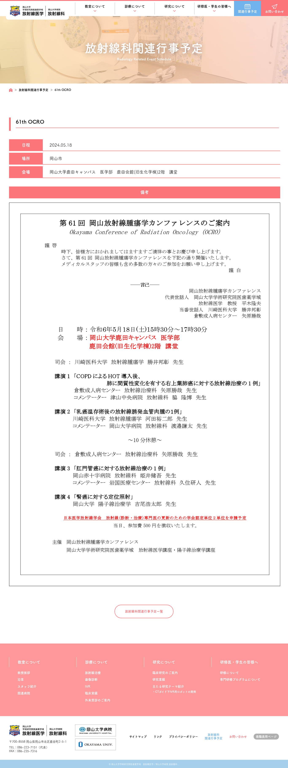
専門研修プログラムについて (240, 679)
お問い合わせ (238, 736)
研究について (174, 6)
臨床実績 (91, 693)
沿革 (20, 679)
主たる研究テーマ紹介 (168, 686)
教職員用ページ (266, 736)
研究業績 (158, 679)
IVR (87, 686)
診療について (135, 6)
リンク (157, 736)
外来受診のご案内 (97, 700)
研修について (229, 672)
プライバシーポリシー (183, 736)
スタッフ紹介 (26, 686)
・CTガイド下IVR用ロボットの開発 (174, 691)
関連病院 (23, 693)
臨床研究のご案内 (165, 672)
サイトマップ (138, 736)
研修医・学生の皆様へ (214, 6)
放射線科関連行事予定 (33, 89)
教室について (95, 6)
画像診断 (91, 679)
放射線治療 (93, 672)
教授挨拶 (23, 672)
